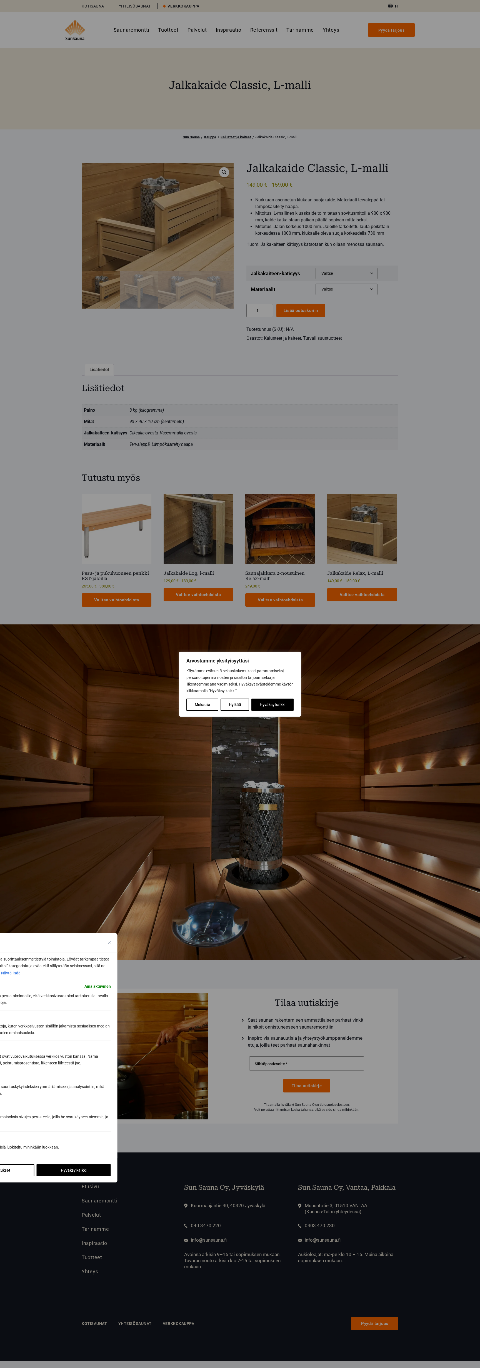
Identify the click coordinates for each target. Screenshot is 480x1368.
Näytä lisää (11, 973)
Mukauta (202, 704)
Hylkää (235, 704)
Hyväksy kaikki (273, 704)
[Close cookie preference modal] (109, 942)
